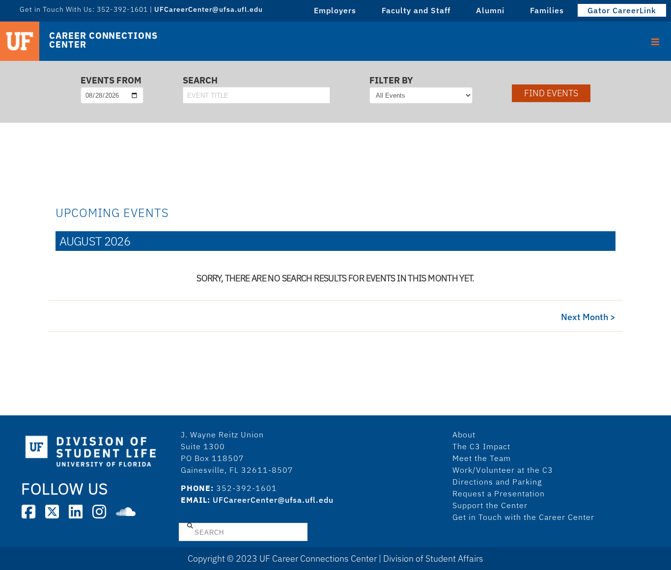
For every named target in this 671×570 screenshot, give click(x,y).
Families (547, 10)
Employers (335, 10)
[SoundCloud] (125, 511)
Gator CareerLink (621, 10)
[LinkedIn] (75, 511)
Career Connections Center (103, 40)
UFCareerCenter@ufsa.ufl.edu (273, 500)
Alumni (490, 10)
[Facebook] (28, 511)
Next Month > (588, 317)
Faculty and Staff (416, 10)
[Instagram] (99, 511)
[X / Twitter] (52, 511)
